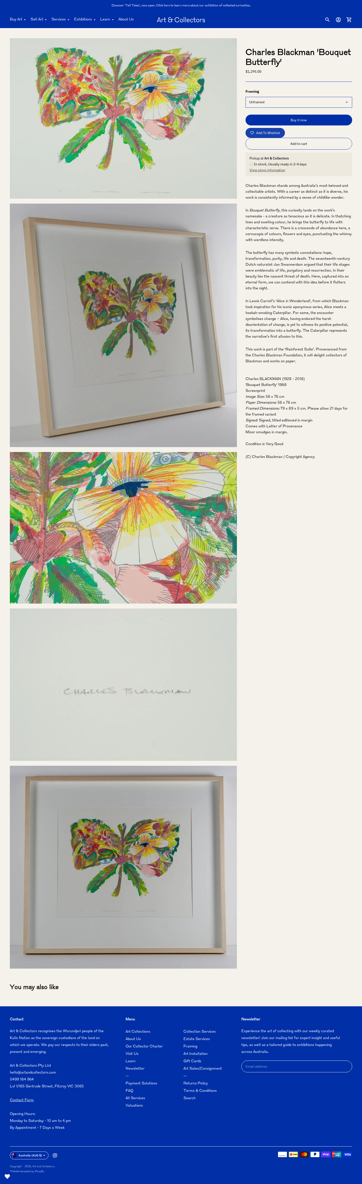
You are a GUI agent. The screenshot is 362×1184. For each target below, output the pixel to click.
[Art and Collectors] (181, 20)
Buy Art (16, 19)
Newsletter (135, 1069)
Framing (190, 1046)
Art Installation (195, 1054)
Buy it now (299, 120)
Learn (105, 19)
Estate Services (196, 1039)
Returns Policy (195, 1083)
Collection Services (199, 1032)
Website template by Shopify (27, 1171)
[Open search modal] (327, 19)
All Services (135, 1098)
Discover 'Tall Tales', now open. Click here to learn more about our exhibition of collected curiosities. (181, 5)
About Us (126, 19)
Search (189, 1098)
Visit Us (132, 1054)
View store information (267, 170)
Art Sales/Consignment (202, 1069)
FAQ (129, 1091)
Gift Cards (192, 1061)
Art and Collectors (43, 1166)
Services (58, 19)
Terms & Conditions (200, 1091)
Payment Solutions (141, 1083)
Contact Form (22, 1100)
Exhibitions (83, 19)
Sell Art (37, 19)
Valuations (134, 1106)
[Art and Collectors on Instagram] (54, 1155)
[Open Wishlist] (7, 1177)
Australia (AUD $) (30, 1155)
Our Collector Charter (144, 1046)
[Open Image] (123, 118)
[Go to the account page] (338, 19)
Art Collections (138, 1032)
